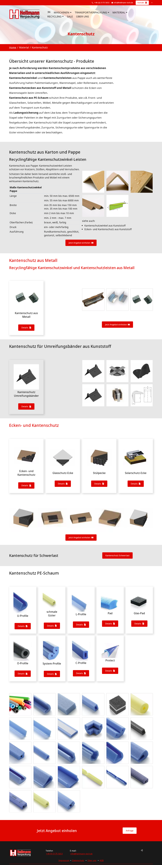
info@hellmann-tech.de (123, 2)
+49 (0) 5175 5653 (101, 2)
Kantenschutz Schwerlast (117, 555)
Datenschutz (78, 860)
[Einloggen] (142, 850)
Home (12, 47)
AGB (102, 860)
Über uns (82, 16)
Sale (70, 16)
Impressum (63, 860)
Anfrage (129, 830)
